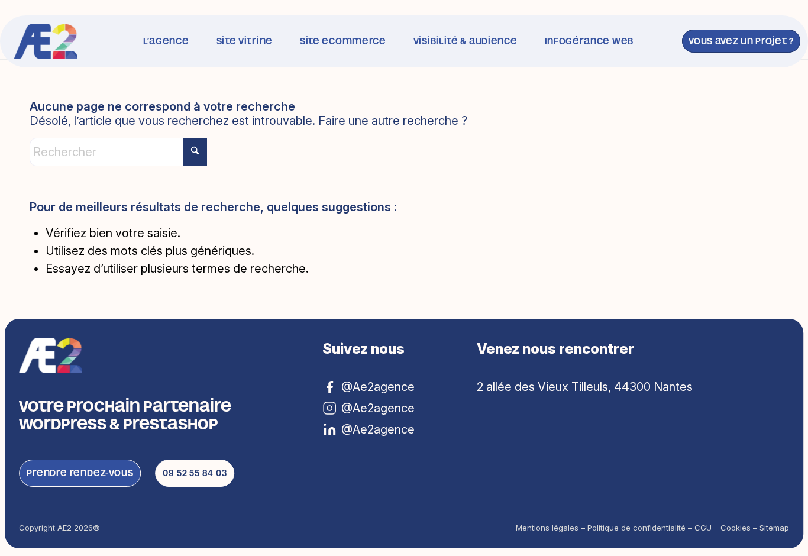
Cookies (735, 527)
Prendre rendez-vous (80, 473)
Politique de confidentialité (636, 527)
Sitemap (774, 527)
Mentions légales (547, 527)
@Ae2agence (378, 429)
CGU (703, 527)
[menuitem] (166, 41)
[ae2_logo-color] (45, 41)
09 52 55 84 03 (195, 473)
